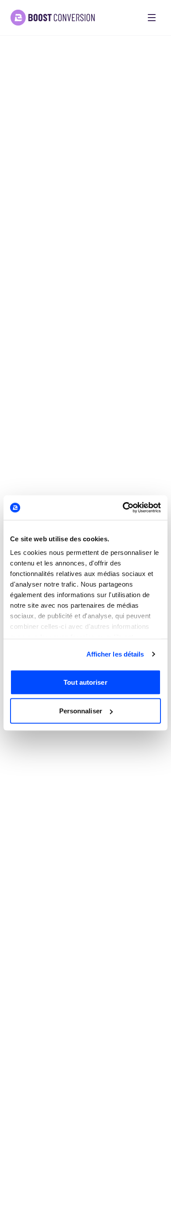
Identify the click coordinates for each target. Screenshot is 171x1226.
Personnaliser (80, 711)
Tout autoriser (85, 682)
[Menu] (151, 17)
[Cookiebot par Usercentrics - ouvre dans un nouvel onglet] (123, 508)
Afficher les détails (115, 654)
